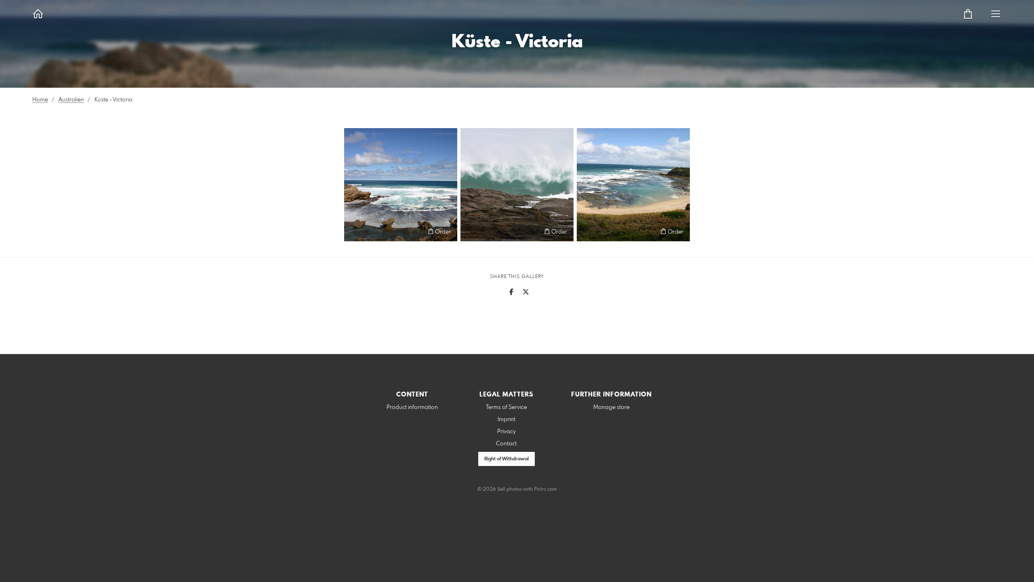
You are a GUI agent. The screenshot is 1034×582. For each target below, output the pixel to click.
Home (40, 100)
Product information (412, 407)
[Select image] (354, 231)
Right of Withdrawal (506, 459)
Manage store (611, 407)
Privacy (506, 431)
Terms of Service (506, 407)
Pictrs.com (545, 489)
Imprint (506, 419)
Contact (506, 444)
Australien (71, 100)
